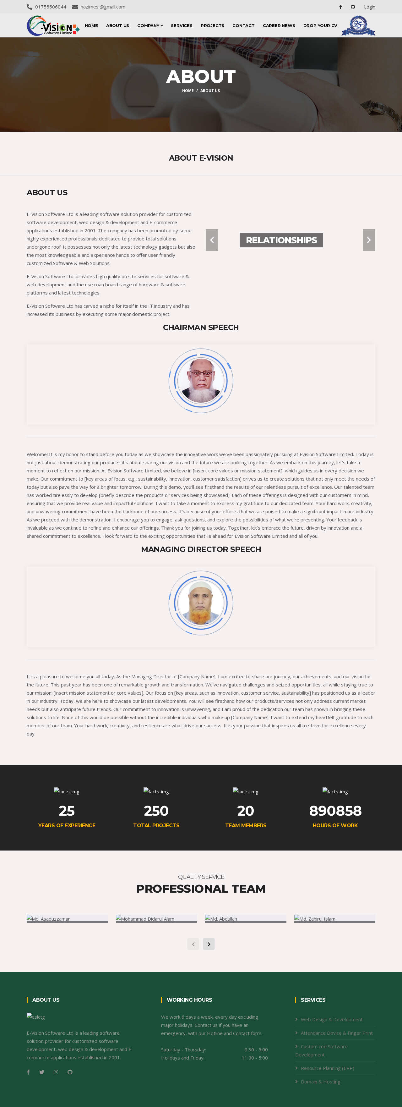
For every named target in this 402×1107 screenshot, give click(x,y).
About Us (117, 25)
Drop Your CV (320, 25)
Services (181, 25)
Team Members (246, 826)
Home (91, 25)
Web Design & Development (332, 1019)
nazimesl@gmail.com (103, 6)
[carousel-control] (212, 240)
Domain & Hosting (320, 1081)
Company (148, 25)
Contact (243, 25)
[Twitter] (41, 1072)
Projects (212, 25)
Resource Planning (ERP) (327, 1068)
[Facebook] (341, 7)
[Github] (70, 1072)
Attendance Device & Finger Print (337, 1033)
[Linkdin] (353, 7)
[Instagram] (56, 1072)
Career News (279, 25)
